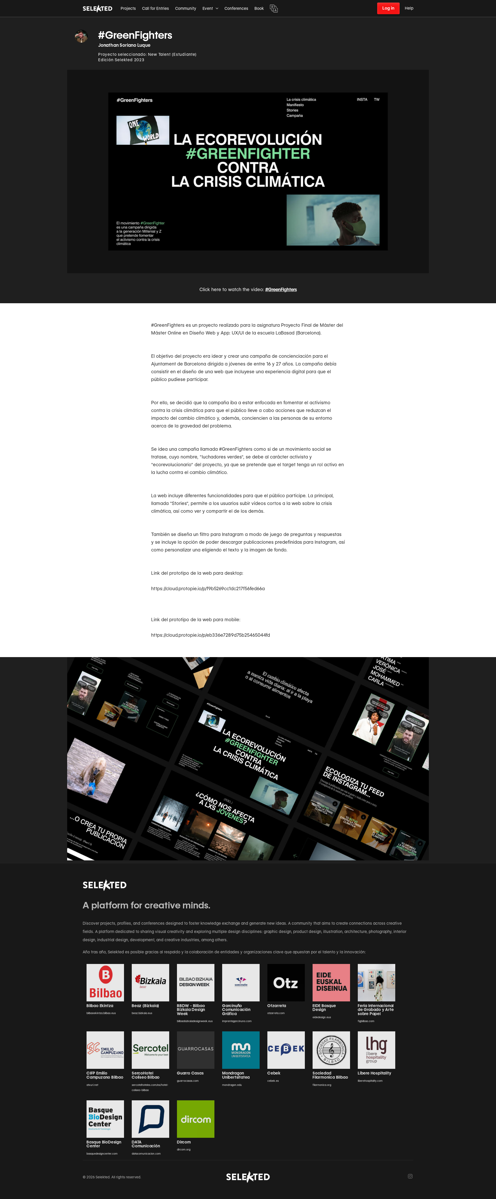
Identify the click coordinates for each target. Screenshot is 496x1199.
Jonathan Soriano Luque (124, 45)
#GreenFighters (281, 289)
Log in (388, 8)
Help (409, 8)
